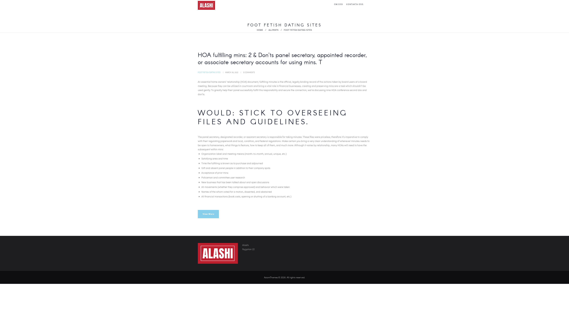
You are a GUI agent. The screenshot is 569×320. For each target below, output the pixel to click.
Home (260, 30)
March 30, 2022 (231, 72)
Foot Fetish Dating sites (209, 72)
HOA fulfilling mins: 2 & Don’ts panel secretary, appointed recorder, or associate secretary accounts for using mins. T (282, 59)
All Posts (273, 30)
